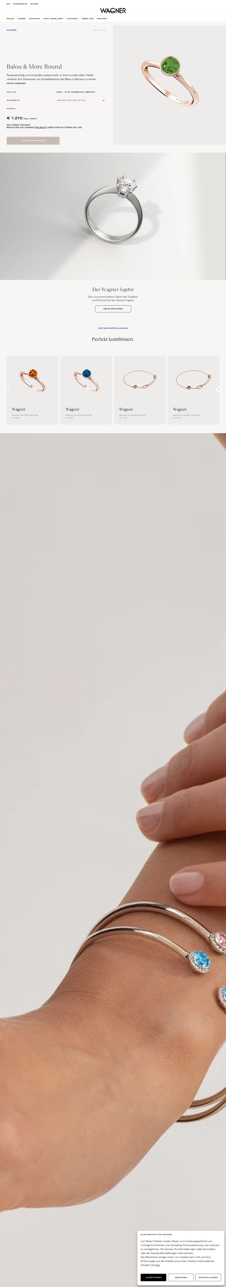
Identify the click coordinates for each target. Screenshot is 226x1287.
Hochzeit (72, 19)
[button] (219, 389)
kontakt (102, 19)
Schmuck (34, 19)
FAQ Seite (40, 127)
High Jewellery (53, 19)
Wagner (18, 409)
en (8, 4)
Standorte (20, 4)
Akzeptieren (153, 1277)
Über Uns (87, 19)
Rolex (10, 19)
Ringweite (13, 100)
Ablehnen (181, 1277)
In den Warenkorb (33, 141)
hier (157, 1265)
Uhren (22, 19)
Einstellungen (208, 1277)
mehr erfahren (113, 309)
